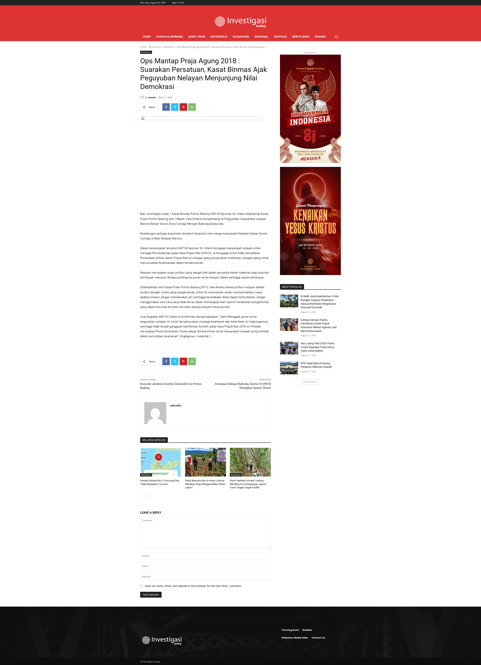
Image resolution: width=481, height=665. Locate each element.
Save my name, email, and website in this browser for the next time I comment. (193, 585)
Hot (188, 474)
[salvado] (142, 97)
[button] (336, 36)
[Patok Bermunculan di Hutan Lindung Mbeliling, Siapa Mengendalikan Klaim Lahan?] (205, 462)
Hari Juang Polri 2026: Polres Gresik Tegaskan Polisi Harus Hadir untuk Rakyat (317, 347)
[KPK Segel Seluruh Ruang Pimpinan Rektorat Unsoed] (289, 368)
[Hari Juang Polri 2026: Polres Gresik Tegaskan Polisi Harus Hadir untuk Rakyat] (289, 348)
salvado (152, 97)
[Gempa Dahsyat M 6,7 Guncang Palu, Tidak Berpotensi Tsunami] (160, 462)
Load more (309, 381)
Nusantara (169, 46)
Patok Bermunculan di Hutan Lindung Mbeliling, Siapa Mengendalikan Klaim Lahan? (205, 484)
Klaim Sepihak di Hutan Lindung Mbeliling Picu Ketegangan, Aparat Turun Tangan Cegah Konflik (248, 484)
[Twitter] (174, 107)
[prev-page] (142, 496)
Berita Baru (155, 46)
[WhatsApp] (192, 107)
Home (143, 46)
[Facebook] (166, 107)
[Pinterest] (183, 107)
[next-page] (148, 496)
